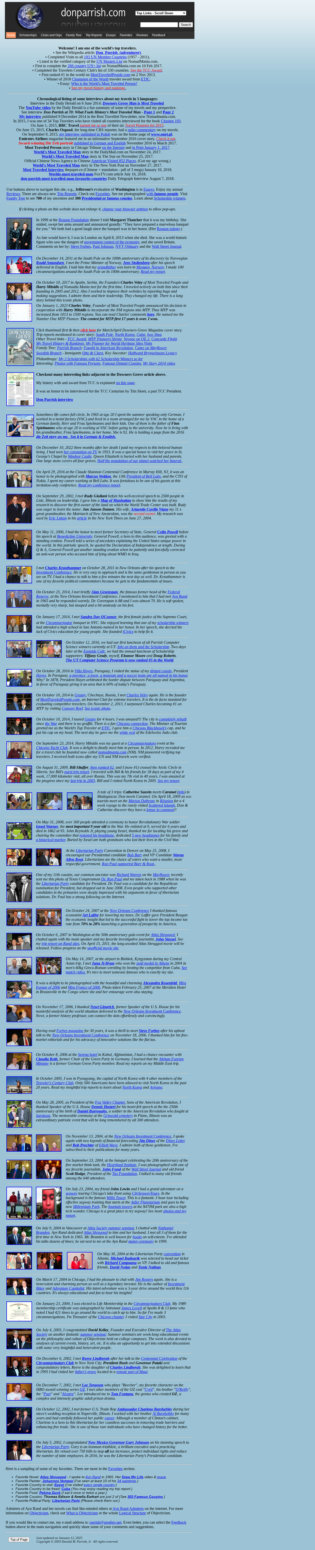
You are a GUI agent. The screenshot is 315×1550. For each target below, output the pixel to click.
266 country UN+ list (84, 66)
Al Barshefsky (163, 1413)
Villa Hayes (84, 671)
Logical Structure (132, 1513)
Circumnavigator (59, 623)
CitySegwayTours (145, 1193)
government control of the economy (111, 242)
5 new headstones (145, 835)
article (82, 518)
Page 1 (149, 112)
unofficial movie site (102, 948)
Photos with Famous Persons (77, 363)
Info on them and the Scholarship (143, 647)
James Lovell (131, 1308)
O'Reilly (182, 1389)
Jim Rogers (144, 1279)
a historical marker (50, 840)
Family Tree (73, 35)
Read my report (153, 271)
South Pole (104, 334)
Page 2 (168, 112)
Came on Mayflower (151, 348)
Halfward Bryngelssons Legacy (152, 353)
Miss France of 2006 (84, 987)
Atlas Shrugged (163, 935)
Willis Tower (116, 1198)
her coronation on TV (80, 452)
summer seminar (93, 1334)
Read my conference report (99, 485)
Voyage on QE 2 (136, 339)
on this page (125, 383)
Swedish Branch (49, 353)
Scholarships (28, 35)
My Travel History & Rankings (60, 343)
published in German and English (100, 143)
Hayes (41, 675)
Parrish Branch (69, 348)
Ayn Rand (179, 596)
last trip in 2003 (82, 781)
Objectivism (39, 1513)
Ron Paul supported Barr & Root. (128, 864)
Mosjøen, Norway (150, 267)
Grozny (80, 695)
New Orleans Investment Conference (152, 1011)
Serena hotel (87, 1054)
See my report (168, 781)
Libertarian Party (89, 850)
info (181, 792)
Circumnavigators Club (152, 1303)
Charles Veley (137, 695)
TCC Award (76, 339)
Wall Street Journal (166, 246)
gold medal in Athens (152, 963)
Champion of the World (90, 79)
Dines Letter (175, 1141)
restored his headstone (96, 835)
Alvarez (68, 1394)
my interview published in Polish (84, 134)
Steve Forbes (81, 246)
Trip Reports (94, 35)
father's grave (85, 1372)
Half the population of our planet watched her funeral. (139, 461)
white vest (127, 732)
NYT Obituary (127, 246)
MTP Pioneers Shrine (105, 339)
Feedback (158, 35)
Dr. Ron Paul (111, 879)
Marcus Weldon (98, 476)
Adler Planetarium (145, 1202)
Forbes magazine (69, 1031)
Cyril (149, 1389)
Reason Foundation (74, 220)
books (137, 1237)
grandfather (106, 267)
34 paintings (126, 1481)
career (109, 1418)
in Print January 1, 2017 (150, 147)
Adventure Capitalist (68, 1288)
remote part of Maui (131, 1372)
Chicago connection (132, 723)
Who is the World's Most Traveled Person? (104, 83)
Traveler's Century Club (54, 1083)
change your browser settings (125, 209)
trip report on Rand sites (60, 943)
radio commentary (142, 130)
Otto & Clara (92, 353)
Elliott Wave (108, 1145)
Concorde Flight (164, 339)
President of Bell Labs (143, 476)
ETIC (145, 79)
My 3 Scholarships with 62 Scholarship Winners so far (101, 359)
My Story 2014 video (159, 363)
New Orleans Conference (129, 910)
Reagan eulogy (168, 229)
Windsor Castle (80, 456)
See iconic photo (97, 708)
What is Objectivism (82, 1513)
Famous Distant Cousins (121, 363)
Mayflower (161, 875)
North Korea (125, 334)
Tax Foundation (124, 1174)
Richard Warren (129, 875)
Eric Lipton (58, 518)
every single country (99, 1485)
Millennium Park (86, 1207)
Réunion (166, 801)
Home (11, 35)
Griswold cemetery (118, 1115)
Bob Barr (134, 855)
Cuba (141, 334)
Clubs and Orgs (51, 35)
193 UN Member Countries (105, 57)
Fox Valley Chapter (110, 1102)
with (162, 194)
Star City (145, 1317)
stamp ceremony (141, 1241)
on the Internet (113, 147)
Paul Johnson (103, 246)
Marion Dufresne (141, 801)
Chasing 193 (171, 121)
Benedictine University (74, 536)
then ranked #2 (102, 767)
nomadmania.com (112, 752)
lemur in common (160, 810)
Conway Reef (72, 708)
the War (51, 723)
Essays (111, 35)
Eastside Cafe (94, 651)
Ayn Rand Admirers (128, 1508)
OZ (82, 1389)
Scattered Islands (162, 805)
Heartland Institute (121, 1165)
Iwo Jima (154, 334)
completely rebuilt (173, 719)
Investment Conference (54, 572)
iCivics (128, 631)
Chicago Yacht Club (52, 748)
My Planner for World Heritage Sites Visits (119, 343)
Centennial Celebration (159, 1358)
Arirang (156, 1087)
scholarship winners (173, 623)
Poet (47, 1394)
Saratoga (43, 1115)
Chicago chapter (111, 1317)
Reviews (142, 35)
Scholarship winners (169, 198)
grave (161, 1477)
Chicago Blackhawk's (149, 728)
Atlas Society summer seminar (110, 1228)
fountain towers (120, 1207)
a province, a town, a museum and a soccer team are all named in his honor (128, 675)
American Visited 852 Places (113, 161)
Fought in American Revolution (108, 348)
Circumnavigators (142, 743)
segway (71, 1193)
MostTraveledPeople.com (110, 75)
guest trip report (76, 772)
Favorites (126, 35)
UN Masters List (109, 61)
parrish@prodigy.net (105, 1522)
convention (172, 1254)
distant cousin (161, 671)
